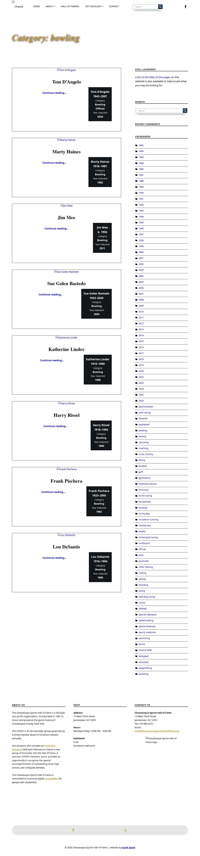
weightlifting (145, 667)
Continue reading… (54, 93)
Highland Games (148, 483)
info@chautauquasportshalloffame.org (157, 731)
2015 (141, 341)
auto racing (145, 412)
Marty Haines (66, 151)
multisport (144, 543)
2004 (141, 276)
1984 (141, 157)
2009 (141, 305)
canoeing (143, 442)
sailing (142, 578)
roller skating (146, 566)
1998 (141, 240)
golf (141, 471)
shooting (143, 584)
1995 (141, 222)
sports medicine (147, 632)
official (142, 549)
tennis (142, 644)
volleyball (144, 656)
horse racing (145, 495)
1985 (141, 163)
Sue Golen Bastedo (66, 283)
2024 (141, 388)
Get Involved (93, 6)
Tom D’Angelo (66, 81)
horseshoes (145, 501)
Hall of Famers (70, 6)
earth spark (128, 847)
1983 (141, 151)
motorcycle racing (148, 537)
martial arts (145, 525)
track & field (145, 650)
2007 (141, 293)
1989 (141, 186)
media (142, 531)
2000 (141, 252)
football (143, 465)
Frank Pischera (66, 480)
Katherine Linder (66, 349)
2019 (141, 365)
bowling (143, 430)
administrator (146, 406)
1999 (141, 246)
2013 (141, 329)
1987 (141, 174)
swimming (144, 638)
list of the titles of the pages (153, 77)
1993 (141, 210)
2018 (141, 359)
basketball (144, 424)
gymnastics (145, 477)
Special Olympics (148, 614)
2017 (141, 353)
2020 (141, 371)
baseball (143, 418)
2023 (141, 382)
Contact (114, 6)
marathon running (148, 519)
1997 (141, 234)
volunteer (144, 662)
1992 (141, 204)
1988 (141, 180)
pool (141, 555)
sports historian (147, 626)
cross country (146, 454)
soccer (142, 602)
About (49, 6)
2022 (141, 376)
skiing (142, 590)
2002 (141, 264)
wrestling (143, 673)
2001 (141, 258)
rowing (142, 572)
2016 (141, 347)
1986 (141, 169)
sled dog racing (147, 596)
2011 (141, 317)
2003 (141, 269)
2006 (141, 287)
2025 (141, 394)
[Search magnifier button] (160, 7)
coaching (143, 448)
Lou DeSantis (66, 546)
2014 (141, 335)
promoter (144, 560)
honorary (143, 489)
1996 (141, 228)
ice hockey (144, 513)
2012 (141, 323)
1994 (141, 216)
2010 (141, 311)
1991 (141, 198)
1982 (141, 145)
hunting (143, 507)
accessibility (51, 778)
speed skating (146, 620)
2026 (141, 400)
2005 (141, 281)
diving (142, 460)
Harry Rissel (67, 414)
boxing (142, 436)
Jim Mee (66, 217)
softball (143, 608)
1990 (141, 192)
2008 (141, 299)
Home (36, 6)
